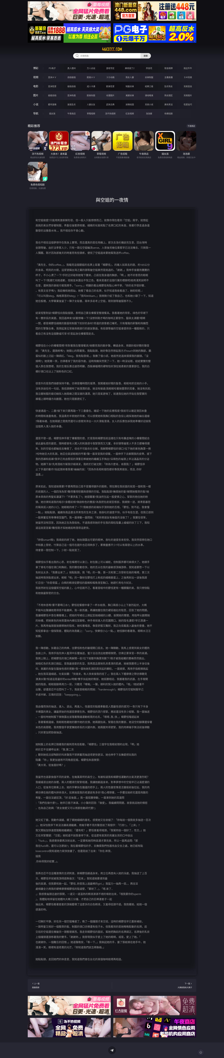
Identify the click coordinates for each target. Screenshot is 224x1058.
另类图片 (188, 95)
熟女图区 (168, 95)
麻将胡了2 (129, 68)
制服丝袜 (130, 86)
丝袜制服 (149, 77)
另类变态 (188, 86)
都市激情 (52, 104)
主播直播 (168, 77)
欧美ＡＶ (91, 77)
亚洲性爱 (52, 86)
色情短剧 (168, 113)
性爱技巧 (188, 104)
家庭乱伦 (71, 104)
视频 (35, 77)
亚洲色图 (71, 95)
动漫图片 (110, 95)
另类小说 (149, 104)
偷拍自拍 (71, 86)
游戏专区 (110, 68)
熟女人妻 (130, 77)
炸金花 (149, 68)
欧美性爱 (110, 86)
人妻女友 (91, 104)
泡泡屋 (149, 113)
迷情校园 (130, 104)
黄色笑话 (168, 104)
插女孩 (52, 113)
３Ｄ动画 (110, 77)
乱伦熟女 (168, 86)
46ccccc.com (112, 49)
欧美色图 (91, 95)
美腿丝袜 (130, 95)
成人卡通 (91, 86)
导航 (35, 113)
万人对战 (91, 68)
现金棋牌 (168, 68)
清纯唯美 (149, 95)
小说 (35, 104)
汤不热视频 (110, 113)
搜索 (146, 55)
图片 (35, 95)
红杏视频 (130, 113)
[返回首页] (201, 1052)
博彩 (35, 68)
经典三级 (149, 86)
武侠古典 (110, 104)
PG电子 (52, 68)
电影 (35, 86)
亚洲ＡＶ (52, 77)
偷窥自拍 (52, 95)
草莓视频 (91, 113)
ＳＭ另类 (188, 77)
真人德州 (71, 68)
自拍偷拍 (71, 77)
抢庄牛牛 (188, 68)
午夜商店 (71, 113)
